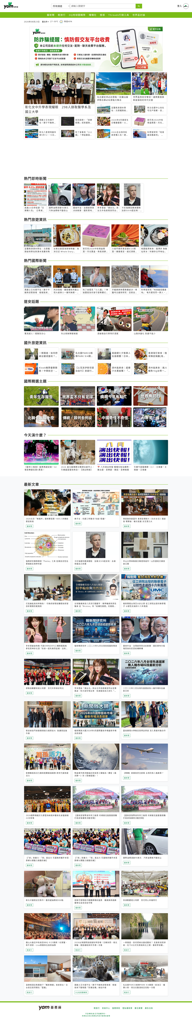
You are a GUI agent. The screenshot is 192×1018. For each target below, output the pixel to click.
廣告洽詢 (149, 1008)
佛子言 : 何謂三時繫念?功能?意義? (89, 519)
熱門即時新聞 (35, 178)
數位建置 (139, 1008)
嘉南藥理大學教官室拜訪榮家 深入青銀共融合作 (144, 730)
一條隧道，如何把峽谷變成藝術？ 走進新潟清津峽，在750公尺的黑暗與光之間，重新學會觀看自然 (144, 945)
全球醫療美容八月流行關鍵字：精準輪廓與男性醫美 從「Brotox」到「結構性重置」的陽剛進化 (95, 606)
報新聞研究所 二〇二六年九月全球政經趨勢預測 (95, 646)
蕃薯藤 (10, 5)
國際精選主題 (35, 381)
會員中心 (106, 1008)
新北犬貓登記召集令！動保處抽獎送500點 (45, 900)
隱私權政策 (127, 1008)
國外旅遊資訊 (35, 342)
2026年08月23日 (32, 21)
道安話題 (31, 301)
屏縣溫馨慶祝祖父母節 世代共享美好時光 (45, 688)
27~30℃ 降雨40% (61, 21)
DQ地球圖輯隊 (77, 14)
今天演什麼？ (35, 435)
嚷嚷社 (93, 14)
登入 (179, 5)
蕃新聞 (51, 14)
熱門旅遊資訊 (35, 219)
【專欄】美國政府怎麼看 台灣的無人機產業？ (143, 773)
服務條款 (116, 1008)
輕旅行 (62, 14)
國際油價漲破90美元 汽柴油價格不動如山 (142, 858)
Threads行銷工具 (118, 14)
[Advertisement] (90, 158)
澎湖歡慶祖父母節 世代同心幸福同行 (140, 900)
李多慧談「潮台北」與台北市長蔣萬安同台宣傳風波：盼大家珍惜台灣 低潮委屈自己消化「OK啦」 (95, 691)
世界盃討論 (138, 14)
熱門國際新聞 (35, 260)
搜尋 (102, 14)
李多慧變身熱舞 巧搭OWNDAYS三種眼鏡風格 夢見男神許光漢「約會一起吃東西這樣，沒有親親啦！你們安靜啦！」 (47, 648)
